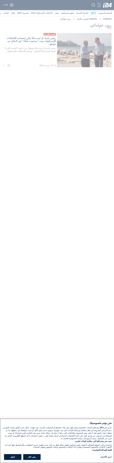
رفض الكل (32, 457)
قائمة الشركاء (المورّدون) (102, 450)
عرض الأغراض (106, 457)
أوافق (13, 457)
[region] (57, 441)
